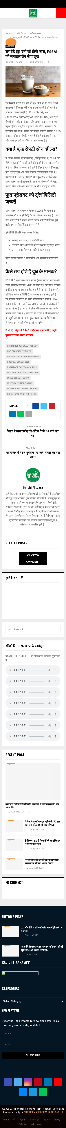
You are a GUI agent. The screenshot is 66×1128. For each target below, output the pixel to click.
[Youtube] (58, 1082)
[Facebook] (8, 1082)
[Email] (23, 1092)
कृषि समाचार (10, 46)
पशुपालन (22, 1119)
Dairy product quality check (22, 346)
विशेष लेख (23, 1124)
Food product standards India (23, 357)
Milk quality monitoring (19, 383)
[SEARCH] (56, 629)
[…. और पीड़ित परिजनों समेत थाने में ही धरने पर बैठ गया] (10, 931)
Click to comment (33, 558)
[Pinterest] (38, 1082)
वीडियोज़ (57, 1119)
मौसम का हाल (35, 1119)
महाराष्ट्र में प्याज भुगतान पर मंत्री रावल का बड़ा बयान (33, 455)
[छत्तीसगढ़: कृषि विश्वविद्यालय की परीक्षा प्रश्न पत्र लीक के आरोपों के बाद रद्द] (14, 864)
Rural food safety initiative (21, 394)
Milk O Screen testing (18, 378)
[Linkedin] (48, 1082)
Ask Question (37, 1124)
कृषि (14, 1119)
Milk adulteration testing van (22, 373)
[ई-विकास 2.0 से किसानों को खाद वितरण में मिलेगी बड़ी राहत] (14, 845)
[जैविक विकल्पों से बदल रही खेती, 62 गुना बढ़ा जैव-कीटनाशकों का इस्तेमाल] (14, 826)
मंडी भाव (47, 1119)
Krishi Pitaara (15, 62)
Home (6, 1119)
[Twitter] (18, 1082)
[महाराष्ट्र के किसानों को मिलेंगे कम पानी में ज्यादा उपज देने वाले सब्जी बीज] (33, 781)
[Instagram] (28, 1082)
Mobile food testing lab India (22, 389)
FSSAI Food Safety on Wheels (22, 367)
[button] (11, 42)
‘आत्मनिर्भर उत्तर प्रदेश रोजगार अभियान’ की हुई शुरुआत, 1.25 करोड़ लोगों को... (42, 948)
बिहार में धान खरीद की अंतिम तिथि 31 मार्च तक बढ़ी (33, 434)
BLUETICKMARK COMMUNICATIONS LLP (43, 1112)
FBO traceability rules (19, 351)
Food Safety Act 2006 (18, 362)
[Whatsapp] (43, 1092)
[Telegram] (33, 1092)
